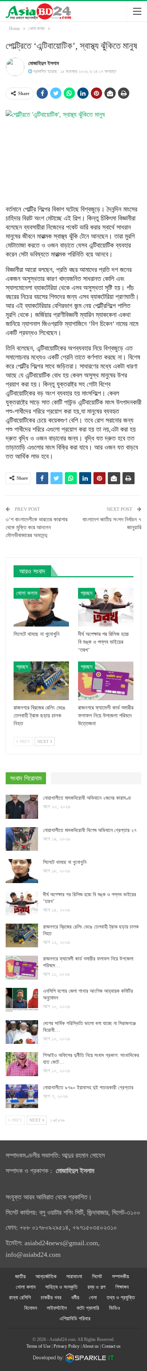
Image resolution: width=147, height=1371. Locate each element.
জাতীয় (20, 1276)
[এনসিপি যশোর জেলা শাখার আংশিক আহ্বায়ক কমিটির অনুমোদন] (22, 1000)
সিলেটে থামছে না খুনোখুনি (64, 862)
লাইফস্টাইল (57, 1308)
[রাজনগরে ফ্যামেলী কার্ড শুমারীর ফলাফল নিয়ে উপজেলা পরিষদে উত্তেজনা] (105, 680)
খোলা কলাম (26, 593)
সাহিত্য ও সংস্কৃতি (61, 1287)
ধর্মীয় (75, 1297)
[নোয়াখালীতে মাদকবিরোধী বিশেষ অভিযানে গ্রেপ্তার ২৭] (22, 839)
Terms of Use (38, 1346)
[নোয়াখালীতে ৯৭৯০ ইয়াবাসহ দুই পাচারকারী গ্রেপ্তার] (22, 1096)
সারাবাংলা (74, 1276)
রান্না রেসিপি (20, 1297)
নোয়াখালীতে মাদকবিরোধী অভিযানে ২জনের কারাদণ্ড (87, 798)
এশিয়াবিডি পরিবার (75, 1318)
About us (90, 1346)
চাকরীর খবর (51, 1297)
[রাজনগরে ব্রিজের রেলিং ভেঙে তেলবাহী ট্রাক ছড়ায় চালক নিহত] (41, 680)
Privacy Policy (67, 1346)
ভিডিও (114, 1308)
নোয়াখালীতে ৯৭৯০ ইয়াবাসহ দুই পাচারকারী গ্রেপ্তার (88, 1087)
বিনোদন (30, 1308)
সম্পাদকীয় (120, 1276)
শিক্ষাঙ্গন (122, 1287)
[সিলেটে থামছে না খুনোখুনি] (41, 607)
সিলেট (97, 1276)
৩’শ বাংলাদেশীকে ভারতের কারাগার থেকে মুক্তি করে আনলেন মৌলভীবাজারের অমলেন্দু (36, 527)
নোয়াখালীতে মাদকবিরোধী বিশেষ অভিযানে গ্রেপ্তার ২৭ (90, 830)
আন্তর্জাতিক (46, 1276)
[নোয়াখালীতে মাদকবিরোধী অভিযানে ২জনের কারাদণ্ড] (22, 807)
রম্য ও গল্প (96, 1287)
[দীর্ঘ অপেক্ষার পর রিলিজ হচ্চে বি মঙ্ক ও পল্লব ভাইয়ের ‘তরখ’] (105, 607)
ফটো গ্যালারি (88, 1308)
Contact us (111, 1346)
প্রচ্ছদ (86, 593)
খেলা (93, 1297)
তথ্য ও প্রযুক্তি (121, 1297)
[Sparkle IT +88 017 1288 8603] (90, 1357)
